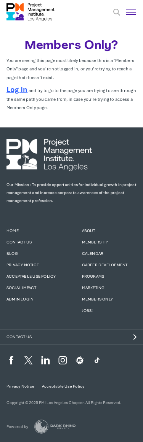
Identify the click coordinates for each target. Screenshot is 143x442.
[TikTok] (97, 360)
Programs (93, 276)
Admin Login (20, 299)
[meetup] (80, 360)
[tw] (28, 360)
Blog (12, 253)
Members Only (97, 299)
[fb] (11, 360)
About (88, 230)
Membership (95, 242)
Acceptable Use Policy (31, 276)
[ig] (62, 360)
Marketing (93, 287)
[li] (45, 360)
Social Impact (21, 287)
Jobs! (87, 310)
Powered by (17, 426)
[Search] (116, 12)
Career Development (105, 264)
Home (12, 230)
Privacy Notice (22, 264)
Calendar (93, 253)
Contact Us (19, 242)
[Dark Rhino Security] (55, 426)
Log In (16, 89)
